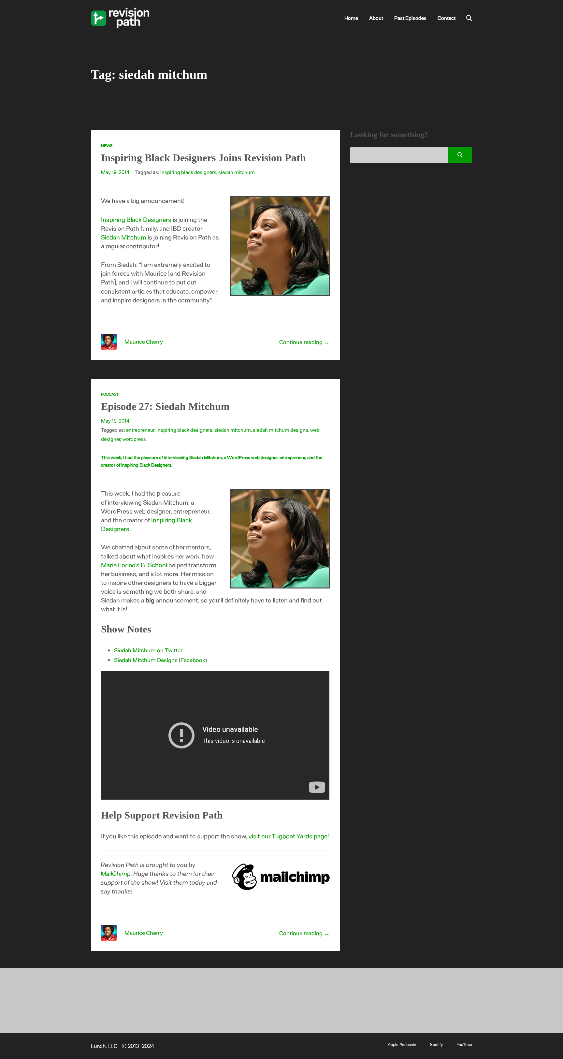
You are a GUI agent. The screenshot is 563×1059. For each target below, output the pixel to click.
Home (351, 18)
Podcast (110, 394)
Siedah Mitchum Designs (146, 659)
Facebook (192, 659)
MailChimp (116, 873)
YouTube (464, 1044)
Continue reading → (304, 341)
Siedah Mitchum (123, 237)
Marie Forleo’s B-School (134, 565)
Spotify (436, 1044)
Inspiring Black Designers (136, 219)
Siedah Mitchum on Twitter (148, 650)
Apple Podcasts (402, 1044)
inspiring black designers (188, 172)
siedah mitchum (236, 172)
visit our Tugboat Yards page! (289, 836)
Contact (446, 18)
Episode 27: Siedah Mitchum (165, 406)
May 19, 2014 (115, 172)
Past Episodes (410, 18)
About (376, 18)
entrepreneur (140, 430)
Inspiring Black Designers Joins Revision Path (203, 158)
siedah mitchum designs (280, 430)
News (106, 145)
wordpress (134, 439)
